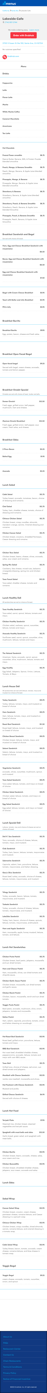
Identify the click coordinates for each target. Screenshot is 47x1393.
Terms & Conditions (12, 1366)
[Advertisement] (23, 1315)
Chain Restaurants (12, 1361)
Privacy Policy (9, 1373)
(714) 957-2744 (11, 22)
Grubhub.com (13, 56)
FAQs (5, 1342)
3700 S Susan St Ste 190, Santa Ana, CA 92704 (23, 43)
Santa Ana (15, 10)
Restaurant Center (12, 1348)
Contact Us (8, 1354)
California (6, 10)
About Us (7, 1336)
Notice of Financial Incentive (16, 1379)
